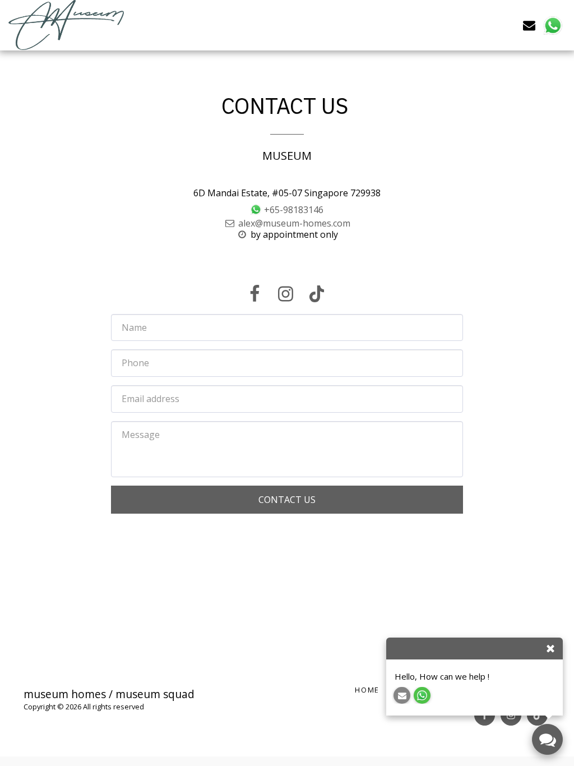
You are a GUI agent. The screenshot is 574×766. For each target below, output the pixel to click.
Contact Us (287, 499)
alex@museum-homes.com (294, 223)
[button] (529, 25)
